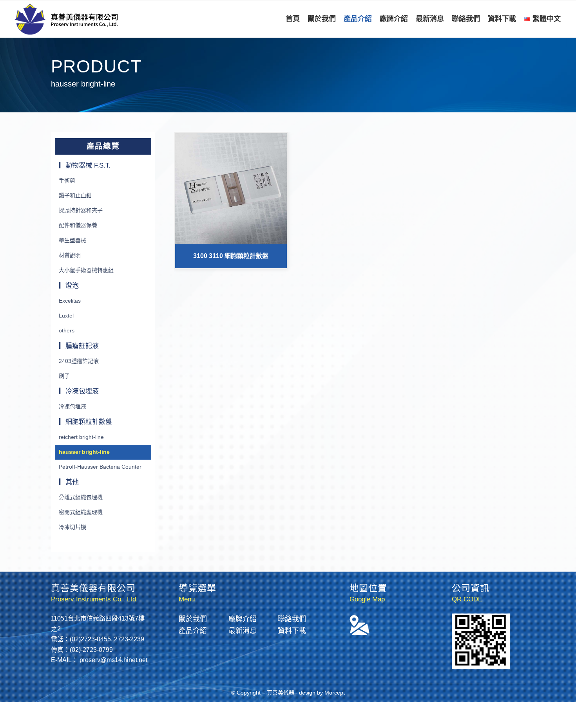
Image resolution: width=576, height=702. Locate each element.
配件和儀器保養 (78, 225)
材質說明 (70, 255)
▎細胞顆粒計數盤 (85, 422)
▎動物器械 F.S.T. (84, 165)
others (66, 330)
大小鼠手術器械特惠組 (86, 270)
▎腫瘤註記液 (79, 346)
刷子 (64, 376)
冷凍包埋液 (72, 406)
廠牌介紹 (242, 619)
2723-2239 (129, 639)
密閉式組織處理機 (81, 512)
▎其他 (69, 482)
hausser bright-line (84, 452)
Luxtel (66, 315)
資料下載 (292, 631)
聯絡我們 (292, 619)
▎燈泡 (69, 285)
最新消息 (242, 631)
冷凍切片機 (72, 527)
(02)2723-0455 (90, 639)
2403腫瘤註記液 (79, 361)
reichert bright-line (81, 437)
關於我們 (193, 619)
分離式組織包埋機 (81, 497)
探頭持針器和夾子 (81, 210)
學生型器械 (72, 240)
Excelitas (70, 301)
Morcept (334, 692)
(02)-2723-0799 (91, 649)
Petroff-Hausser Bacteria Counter (100, 467)
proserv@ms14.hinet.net (113, 660)
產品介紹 (193, 631)
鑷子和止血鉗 (75, 195)
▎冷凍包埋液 (79, 391)
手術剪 (67, 180)
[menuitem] (293, 19)
